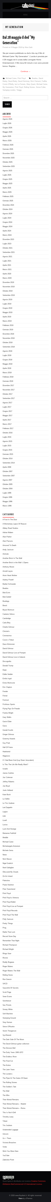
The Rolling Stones (10, 1082)
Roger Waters (8, 966)
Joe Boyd (6, 786)
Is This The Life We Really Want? (15, 764)
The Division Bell (9, 1048)
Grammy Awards (9, 739)
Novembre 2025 (9, 158)
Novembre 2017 (9, 390)
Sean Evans (7, 996)
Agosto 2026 (7, 119)
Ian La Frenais (20, 84)
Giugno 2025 (7, 179)
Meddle (5, 837)
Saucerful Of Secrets (11, 988)
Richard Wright (8, 949)
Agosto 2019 (7, 299)
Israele (5, 769)
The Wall (6, 1091)
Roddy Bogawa (8, 962)
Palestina (6, 880)
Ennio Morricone (9, 683)
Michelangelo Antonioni (11, 846)
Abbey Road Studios (10, 528)
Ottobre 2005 (7, 484)
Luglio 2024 (7, 218)
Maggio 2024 (7, 226)
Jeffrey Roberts (8, 782)
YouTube (6, 1155)
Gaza (5, 726)
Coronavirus (7, 636)
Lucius (5, 825)
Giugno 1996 (7, 497)
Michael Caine (11, 78)
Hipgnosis (6, 756)
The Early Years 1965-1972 (13, 1052)
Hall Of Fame (8, 747)
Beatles (35, 78)
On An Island (7, 876)
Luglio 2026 (7, 123)
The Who (6, 1095)
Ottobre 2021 (7, 248)
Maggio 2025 (7, 183)
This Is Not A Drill (9, 1112)
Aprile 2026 (7, 136)
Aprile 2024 (7, 231)
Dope (5, 670)
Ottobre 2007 (7, 471)
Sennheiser (7, 1001)
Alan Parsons (8, 541)
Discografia (7, 661)
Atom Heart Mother (10, 575)
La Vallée (6, 799)
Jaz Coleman (8, 777)
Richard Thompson (10, 945)
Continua (25, 71)
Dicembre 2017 (8, 385)
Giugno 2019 (7, 308)
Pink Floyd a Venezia (11, 898)
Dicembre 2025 (8, 153)
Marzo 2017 (7, 424)
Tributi (5, 1121)
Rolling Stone (8, 975)
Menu (25, 15)
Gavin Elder (7, 721)
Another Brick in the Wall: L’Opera (15, 563)
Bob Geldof (7, 597)
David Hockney (23, 81)
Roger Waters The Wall (11, 971)
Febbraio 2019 (8, 325)
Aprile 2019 (7, 317)
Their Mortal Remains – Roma (14, 1108)
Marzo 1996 (7, 506)
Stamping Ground (9, 1018)
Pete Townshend (9, 889)
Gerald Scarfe (8, 730)
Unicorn (5, 1134)
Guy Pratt (6, 743)
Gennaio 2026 (8, 149)
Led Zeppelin (7, 807)
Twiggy (19, 90)
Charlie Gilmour (8, 627)
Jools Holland (8, 790)
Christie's (6, 631)
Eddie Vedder (8, 674)
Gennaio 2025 (8, 201)
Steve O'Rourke (9, 1027)
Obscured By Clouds (10, 872)
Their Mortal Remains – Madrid (14, 1104)
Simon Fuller (40, 87)
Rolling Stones (29, 87)
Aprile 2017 (7, 420)
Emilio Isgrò (7, 679)
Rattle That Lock (9, 932)
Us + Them (7, 1138)
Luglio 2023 (7, 244)
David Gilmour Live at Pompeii (14, 653)
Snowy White (8, 1009)
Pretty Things (8, 923)
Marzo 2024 (7, 235)
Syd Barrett (7, 1035)
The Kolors (7, 1065)
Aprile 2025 (7, 188)
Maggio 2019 (7, 312)
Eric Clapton (7, 687)
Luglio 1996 (7, 493)
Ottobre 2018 (7, 342)
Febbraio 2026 (8, 145)
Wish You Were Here (10, 1151)
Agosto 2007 (7, 480)
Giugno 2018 (7, 360)
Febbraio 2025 (8, 196)
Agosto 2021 (7, 257)
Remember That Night (11, 941)
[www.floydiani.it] (26, 6)
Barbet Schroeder (9, 584)
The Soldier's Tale (9, 1087)
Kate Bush (7, 795)
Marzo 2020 (7, 278)
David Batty (12, 81)
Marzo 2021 (7, 269)
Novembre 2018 (9, 338)
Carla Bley (6, 623)
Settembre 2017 (9, 398)
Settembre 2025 (9, 166)
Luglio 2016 (7, 437)
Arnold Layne (8, 571)
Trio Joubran (7, 1125)
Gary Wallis (7, 717)
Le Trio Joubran (8, 803)
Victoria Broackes (9, 1143)
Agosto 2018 (7, 351)
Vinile (5, 1147)
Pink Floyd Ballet (9, 902)
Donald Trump (8, 666)
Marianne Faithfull (9, 833)
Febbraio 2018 (8, 377)
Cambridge (7, 618)
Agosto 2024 (7, 214)
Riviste (5, 958)
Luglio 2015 (7, 446)
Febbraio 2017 (8, 428)
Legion (5, 812)
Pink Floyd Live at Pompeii (13, 906)
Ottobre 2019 (7, 291)
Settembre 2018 (9, 347)
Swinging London (9, 90)
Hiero (20, 1198)
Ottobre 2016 (7, 433)
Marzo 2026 (7, 141)
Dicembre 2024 (8, 205)
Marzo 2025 (7, 192)
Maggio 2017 (7, 416)
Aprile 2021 (7, 265)
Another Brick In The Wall (12, 558)
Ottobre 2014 (7, 458)
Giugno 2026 (7, 128)
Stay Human (7, 1022)
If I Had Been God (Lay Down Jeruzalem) (18, 760)
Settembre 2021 (9, 252)
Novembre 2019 (9, 287)
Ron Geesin (7, 979)
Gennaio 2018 (8, 381)
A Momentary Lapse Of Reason (14, 524)
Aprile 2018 (7, 368)
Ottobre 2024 (7, 209)
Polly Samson (8, 919)
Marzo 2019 (7, 321)
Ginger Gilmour (8, 734)
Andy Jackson (8, 550)
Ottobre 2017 (7, 394)
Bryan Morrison (8, 610)
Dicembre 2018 (8, 334)
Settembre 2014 (9, 463)
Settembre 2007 (9, 476)
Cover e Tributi (8, 640)
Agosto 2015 (7, 441)
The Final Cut (8, 1061)
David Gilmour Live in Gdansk (14, 657)
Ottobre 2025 (7, 162)
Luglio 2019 (7, 304)
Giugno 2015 (7, 450)
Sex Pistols (7, 1005)
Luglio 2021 (7, 261)
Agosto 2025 (7, 171)
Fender (5, 691)
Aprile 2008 (7, 467)
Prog (4, 928)
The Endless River (10, 1057)
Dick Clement (35, 81)
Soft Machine (8, 1014)
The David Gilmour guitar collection (16, 1044)
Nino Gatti (28, 47)
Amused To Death (9, 545)
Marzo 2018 (7, 373)
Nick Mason (7, 859)
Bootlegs (6, 601)
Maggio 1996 (7, 501)
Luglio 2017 (7, 407)
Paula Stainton (8, 885)
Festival (6, 700)
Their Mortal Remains (11, 1100)
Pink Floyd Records (10, 911)
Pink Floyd (22, 78)
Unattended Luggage (10, 1130)
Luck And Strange (9, 829)
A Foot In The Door (10, 520)
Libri (4, 816)
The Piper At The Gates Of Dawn (15, 1078)
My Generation (8, 87)
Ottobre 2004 (7, 489)
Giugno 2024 (7, 222)
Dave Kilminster (9, 644)
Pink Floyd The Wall (10, 915)
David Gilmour (8, 648)
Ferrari (5, 696)
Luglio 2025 (7, 175)
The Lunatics (7, 1074)
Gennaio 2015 (8, 454)
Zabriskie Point (8, 1160)
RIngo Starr (7, 953)
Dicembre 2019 (8, 282)
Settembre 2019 (9, 295)
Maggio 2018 (7, 364)
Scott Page (7, 992)
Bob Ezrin (6, 593)
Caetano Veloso (9, 614)
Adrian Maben (8, 532)
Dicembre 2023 (8, 239)
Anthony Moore (8, 567)
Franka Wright (8, 713)
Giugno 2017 (7, 411)
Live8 (5, 820)
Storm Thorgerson (9, 1031)
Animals (6, 554)
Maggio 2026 (7, 132)
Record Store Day (9, 936)
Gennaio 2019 (8, 330)
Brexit (5, 605)
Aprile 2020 (7, 274)
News (5, 855)
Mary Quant (31, 84)
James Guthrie (8, 773)
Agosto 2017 (7, 403)
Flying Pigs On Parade (11, 709)
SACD (5, 984)
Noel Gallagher (8, 868)
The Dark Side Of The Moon (13, 1039)
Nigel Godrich (8, 863)
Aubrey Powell (8, 580)
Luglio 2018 (7, 355)
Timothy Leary (8, 1117)
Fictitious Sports (9, 704)
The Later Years (9, 1069)
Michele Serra (8, 850)
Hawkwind (6, 752)
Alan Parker (7, 537)
